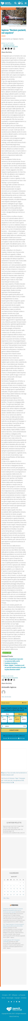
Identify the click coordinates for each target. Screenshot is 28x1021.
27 (14, 894)
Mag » (7, 898)
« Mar (4, 898)
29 (20, 894)
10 (4, 888)
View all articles (6, 697)
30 (23, 894)
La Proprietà (21, 995)
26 (11, 894)
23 (23, 891)
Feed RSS (14, 905)
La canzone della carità (12, 661)
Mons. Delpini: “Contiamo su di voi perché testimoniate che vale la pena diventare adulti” (15, 667)
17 (4, 891)
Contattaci (23, 998)
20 (14, 891)
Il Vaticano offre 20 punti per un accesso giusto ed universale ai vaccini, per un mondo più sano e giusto (13, 910)
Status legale (9, 998)
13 (14, 888)
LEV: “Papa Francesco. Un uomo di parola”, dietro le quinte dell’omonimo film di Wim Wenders (13, 926)
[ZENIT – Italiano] (8, 3)
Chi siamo (5, 995)
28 (17, 894)
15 (20, 888)
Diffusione (14, 995)
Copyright (17, 998)
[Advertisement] (14, 760)
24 (4, 894)
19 (11, 891)
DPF (10, 995)
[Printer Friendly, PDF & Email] (6, 653)
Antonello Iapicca (8, 45)
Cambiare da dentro (11, 663)
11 (7, 888)
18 (7, 891)
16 (23, 888)
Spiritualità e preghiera (8, 8)
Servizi (3, 998)
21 (17, 891)
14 (17, 888)
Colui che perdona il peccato (14, 659)
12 (11, 888)
